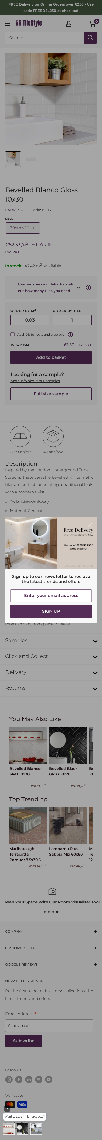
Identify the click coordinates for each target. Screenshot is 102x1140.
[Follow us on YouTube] (48, 1079)
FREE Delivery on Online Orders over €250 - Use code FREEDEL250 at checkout (51, 7)
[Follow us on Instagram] (9, 1079)
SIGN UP (51, 611)
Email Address (21, 1014)
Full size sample (51, 393)
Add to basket (51, 357)
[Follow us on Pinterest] (38, 1079)
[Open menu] (7, 24)
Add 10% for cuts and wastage (40, 334)
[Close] (90, 525)
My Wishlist (80, 22)
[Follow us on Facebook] (18, 1079)
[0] (92, 24)
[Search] (90, 38)
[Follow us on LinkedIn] (28, 1079)
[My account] (68, 24)
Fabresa (14, 210)
